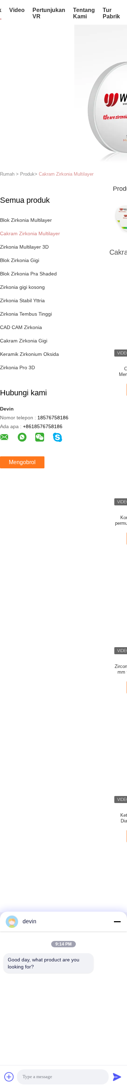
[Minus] (117, 921)
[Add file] (9, 1076)
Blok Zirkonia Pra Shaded (28, 273)
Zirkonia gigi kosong (22, 287)
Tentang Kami (84, 13)
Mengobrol (22, 462)
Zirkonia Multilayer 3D (24, 247)
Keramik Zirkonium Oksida (29, 354)
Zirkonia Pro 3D (17, 367)
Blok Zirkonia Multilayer (26, 220)
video (17, 10)
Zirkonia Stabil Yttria (22, 300)
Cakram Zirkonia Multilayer (66, 174)
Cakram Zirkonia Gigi (23, 341)
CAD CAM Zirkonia (21, 327)
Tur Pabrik (111, 13)
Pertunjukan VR (48, 13)
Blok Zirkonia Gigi (19, 260)
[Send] (117, 1076)
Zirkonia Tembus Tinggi (26, 314)
